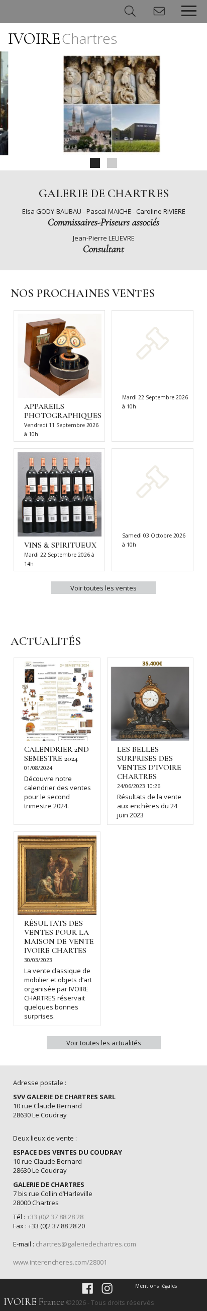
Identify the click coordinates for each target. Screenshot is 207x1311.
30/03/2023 (38, 960)
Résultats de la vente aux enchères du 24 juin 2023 (149, 805)
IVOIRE (62, 38)
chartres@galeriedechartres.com (86, 1243)
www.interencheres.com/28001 (60, 1262)
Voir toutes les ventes (103, 587)
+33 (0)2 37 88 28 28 (55, 1216)
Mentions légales (156, 1285)
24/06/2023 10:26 (138, 786)
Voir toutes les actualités (103, 1042)
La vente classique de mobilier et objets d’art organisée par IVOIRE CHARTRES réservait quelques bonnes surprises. (58, 993)
